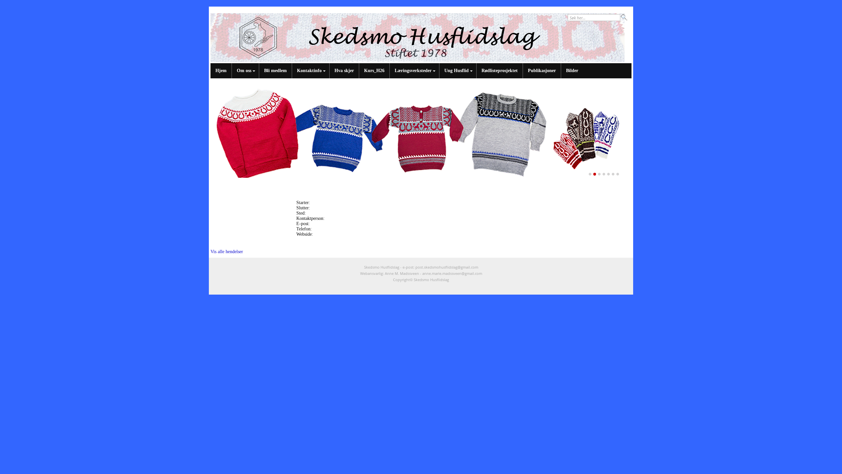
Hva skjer (344, 70)
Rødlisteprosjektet (500, 70)
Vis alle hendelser (226, 251)
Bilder (572, 70)
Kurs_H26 (374, 70)
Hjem (221, 70)
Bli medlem (275, 70)
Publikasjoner (542, 70)
